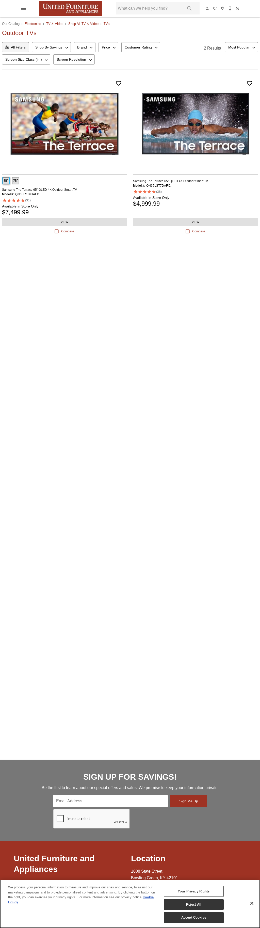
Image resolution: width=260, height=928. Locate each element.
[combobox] (51, 47)
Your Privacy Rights (193, 891)
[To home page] (70, 8)
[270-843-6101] (230, 8)
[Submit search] (189, 8)
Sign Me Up (188, 801)
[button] (23, 8)
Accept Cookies (193, 917)
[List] (215, 8)
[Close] (251, 903)
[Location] (222, 8)
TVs (107, 24)
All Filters (18, 47)
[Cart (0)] (238, 8)
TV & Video (54, 24)
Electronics (33, 24)
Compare (67, 231)
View (64, 222)
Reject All (193, 904)
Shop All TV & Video (83, 24)
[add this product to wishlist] (118, 83)
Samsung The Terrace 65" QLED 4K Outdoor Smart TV (39, 189)
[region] (130, 904)
